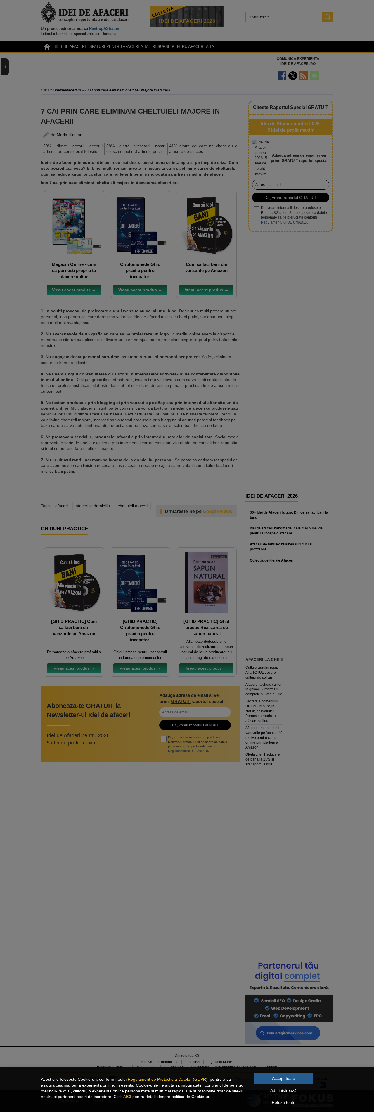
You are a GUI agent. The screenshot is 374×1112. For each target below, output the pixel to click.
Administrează (283, 1090)
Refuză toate (283, 1102)
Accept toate (283, 1078)
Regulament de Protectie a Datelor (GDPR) (167, 1079)
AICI (127, 1096)
